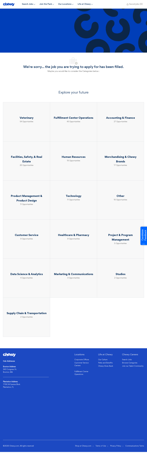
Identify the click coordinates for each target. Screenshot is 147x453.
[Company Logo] (11, 4)
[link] (9, 355)
